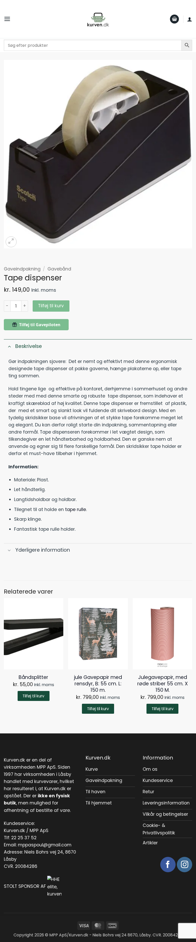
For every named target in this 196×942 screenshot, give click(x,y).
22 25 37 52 (23, 838)
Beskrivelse (28, 346)
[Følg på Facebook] (168, 864)
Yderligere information (42, 550)
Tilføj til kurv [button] (33, 696)
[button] (7, 19)
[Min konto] (189, 19)
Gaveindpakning (22, 269)
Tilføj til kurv (51, 306)
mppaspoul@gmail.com (44, 845)
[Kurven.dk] (98, 19)
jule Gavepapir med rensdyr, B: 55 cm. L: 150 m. (98, 683)
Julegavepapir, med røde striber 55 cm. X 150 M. (162, 683)
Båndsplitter (33, 677)
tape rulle (75, 509)
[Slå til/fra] (9, 346)
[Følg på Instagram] (184, 864)
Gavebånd (59, 269)
